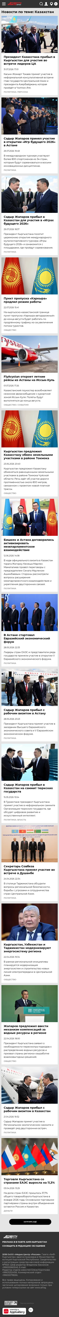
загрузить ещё (30, 1222)
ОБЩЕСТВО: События (16, 405)
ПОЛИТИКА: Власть (15, 820)
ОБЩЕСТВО (10, 330)
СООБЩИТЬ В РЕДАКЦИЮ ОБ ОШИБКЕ (23, 1246)
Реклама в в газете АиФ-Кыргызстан (24, 1242)
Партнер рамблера (27, 1303)
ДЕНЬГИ (8, 1211)
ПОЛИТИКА (10, 170)
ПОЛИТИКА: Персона (16, 92)
